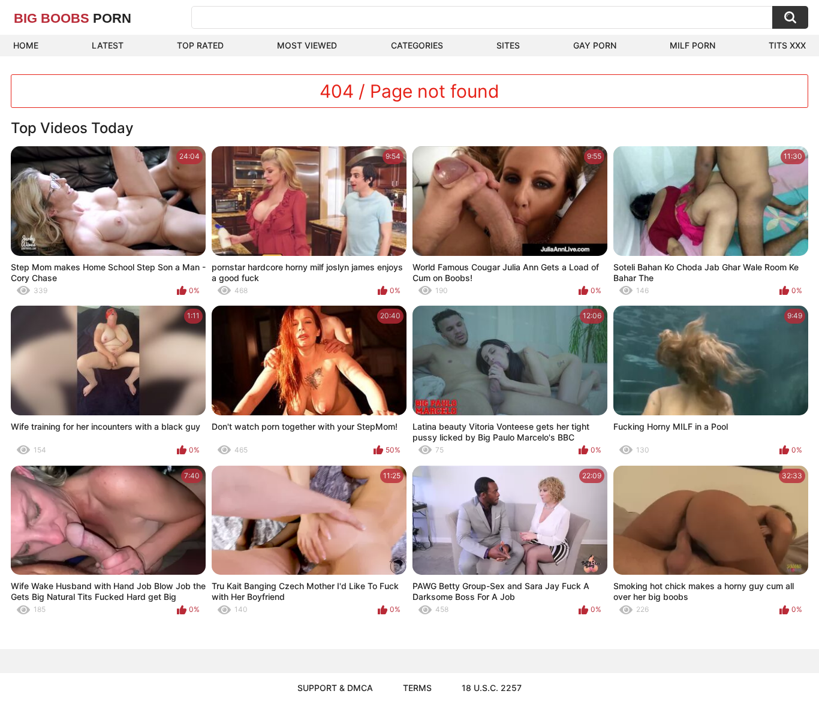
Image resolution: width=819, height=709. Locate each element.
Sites (508, 45)
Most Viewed (307, 45)
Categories (417, 45)
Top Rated (200, 45)
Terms (417, 688)
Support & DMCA (335, 688)
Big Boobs (72, 18)
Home (25, 45)
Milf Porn (692, 45)
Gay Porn (594, 45)
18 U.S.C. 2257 (492, 688)
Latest (108, 45)
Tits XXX (787, 45)
